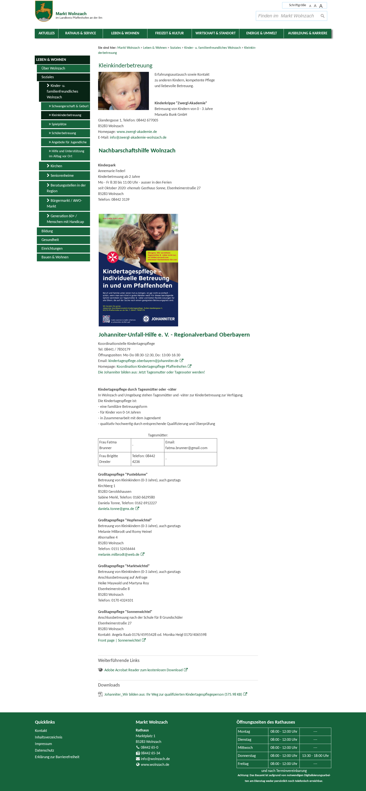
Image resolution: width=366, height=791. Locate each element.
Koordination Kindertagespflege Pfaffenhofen (151, 367)
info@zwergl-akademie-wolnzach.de (138, 138)
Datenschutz (44, 751)
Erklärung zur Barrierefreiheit (57, 757)
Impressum (43, 744)
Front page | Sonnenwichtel (119, 641)
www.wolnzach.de (155, 765)
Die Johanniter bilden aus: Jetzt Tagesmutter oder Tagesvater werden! (151, 372)
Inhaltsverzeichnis (48, 737)
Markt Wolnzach (152, 722)
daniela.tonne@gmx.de (116, 509)
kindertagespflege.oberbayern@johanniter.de (143, 361)
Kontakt (41, 731)
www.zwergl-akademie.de (137, 132)
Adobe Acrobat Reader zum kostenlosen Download (143, 670)
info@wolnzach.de (155, 759)
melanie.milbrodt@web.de (118, 555)
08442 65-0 (149, 748)
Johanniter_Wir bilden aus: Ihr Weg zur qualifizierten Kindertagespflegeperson (173, 695)
